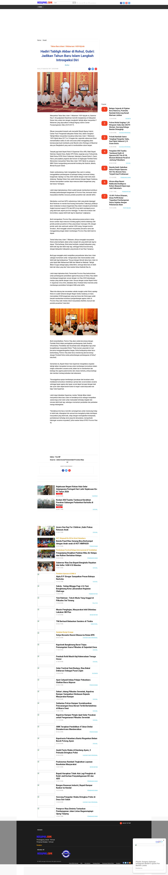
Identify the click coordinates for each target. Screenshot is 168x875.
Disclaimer (87, 863)
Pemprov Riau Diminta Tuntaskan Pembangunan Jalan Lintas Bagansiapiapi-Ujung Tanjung (75, 811)
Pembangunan (93, 558)
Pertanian (127, 208)
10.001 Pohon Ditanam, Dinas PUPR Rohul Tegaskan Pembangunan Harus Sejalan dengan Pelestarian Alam (119, 200)
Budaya (95, 673)
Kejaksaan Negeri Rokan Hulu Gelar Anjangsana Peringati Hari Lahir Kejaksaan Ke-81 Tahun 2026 (76, 489)
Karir (86, 3)
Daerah (95, 496)
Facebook (123, 863)
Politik (95, 603)
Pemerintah (93, 594)
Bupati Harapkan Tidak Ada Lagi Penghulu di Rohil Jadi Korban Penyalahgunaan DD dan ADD (75, 776)
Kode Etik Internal (73, 863)
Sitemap (128, 863)
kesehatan (94, 615)
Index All (80, 3)
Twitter (125, 863)
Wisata (128, 118)
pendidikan (93, 3)
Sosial (44, 40)
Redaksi (39, 845)
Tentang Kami (96, 863)
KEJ (81, 863)
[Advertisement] (84, 24)
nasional (94, 624)
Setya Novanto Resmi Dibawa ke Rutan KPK (75, 635)
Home (40, 7)
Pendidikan (94, 546)
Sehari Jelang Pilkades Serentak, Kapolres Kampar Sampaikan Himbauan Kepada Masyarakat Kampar (75, 694)
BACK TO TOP (127, 823)
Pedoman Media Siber (108, 863)
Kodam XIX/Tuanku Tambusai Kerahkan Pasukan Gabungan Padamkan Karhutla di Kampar (74, 502)
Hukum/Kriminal (125, 132)
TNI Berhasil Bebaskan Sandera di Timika (74, 621)
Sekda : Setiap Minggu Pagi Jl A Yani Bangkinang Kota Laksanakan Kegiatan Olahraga (73, 588)
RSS (130, 863)
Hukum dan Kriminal (90, 637)
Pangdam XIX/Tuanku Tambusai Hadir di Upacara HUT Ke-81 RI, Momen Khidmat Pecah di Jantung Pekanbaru (119, 155)
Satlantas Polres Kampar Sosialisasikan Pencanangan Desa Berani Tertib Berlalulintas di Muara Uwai (76, 705)
